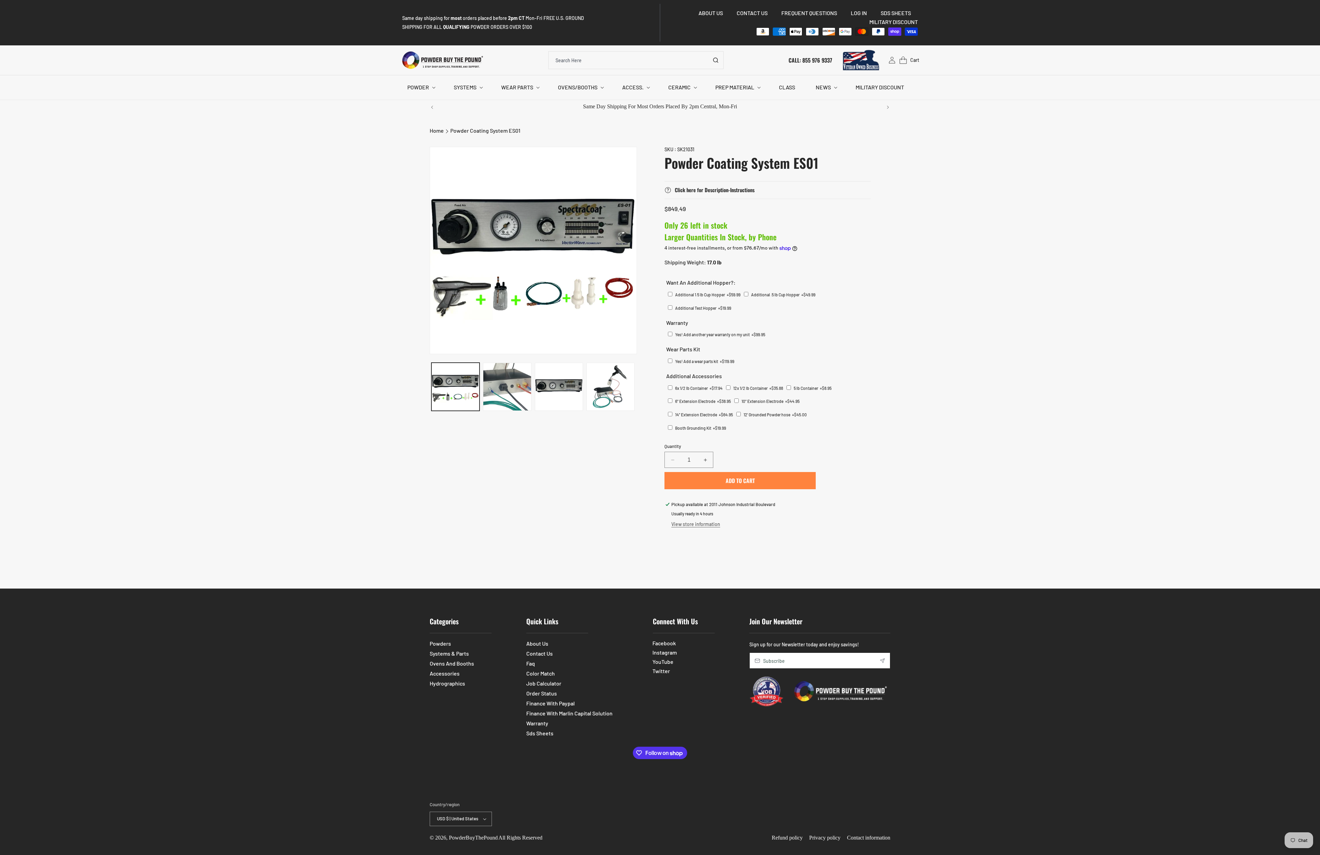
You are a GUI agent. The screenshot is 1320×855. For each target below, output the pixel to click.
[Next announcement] (887, 107)
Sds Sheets (539, 733)
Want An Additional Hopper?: (701, 282)
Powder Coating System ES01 (485, 130)
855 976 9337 (817, 60)
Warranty (677, 322)
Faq (530, 663)
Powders (440, 643)
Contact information (868, 838)
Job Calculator (543, 683)
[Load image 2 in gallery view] (507, 387)
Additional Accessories (694, 376)
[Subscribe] (882, 661)
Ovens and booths (452, 663)
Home (437, 130)
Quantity (672, 446)
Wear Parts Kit (683, 349)
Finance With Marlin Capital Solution (569, 713)
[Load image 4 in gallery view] (610, 387)
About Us (537, 643)
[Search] (715, 60)
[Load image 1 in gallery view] (455, 387)
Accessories (445, 673)
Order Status (541, 693)
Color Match (540, 673)
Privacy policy (824, 838)
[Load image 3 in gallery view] (559, 387)
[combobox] (636, 60)
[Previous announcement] (432, 107)
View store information (695, 524)
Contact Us (539, 653)
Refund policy (787, 838)
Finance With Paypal (550, 703)
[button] (420, 87)
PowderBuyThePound (473, 838)
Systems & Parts (449, 653)
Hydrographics (447, 683)
